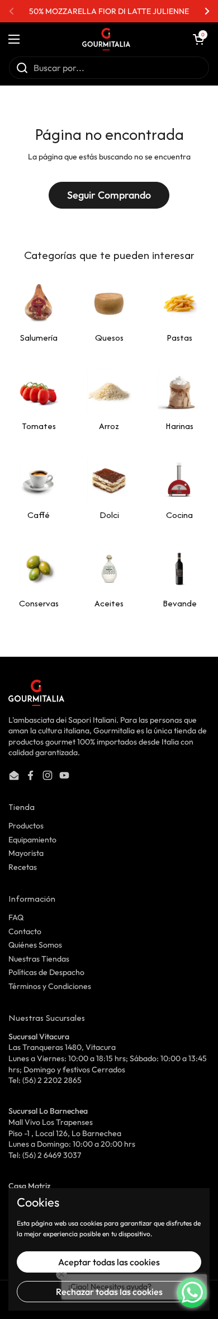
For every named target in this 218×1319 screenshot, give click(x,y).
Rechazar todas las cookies (109, 1291)
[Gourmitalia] (106, 39)
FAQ (15, 917)
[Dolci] (109, 480)
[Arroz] (109, 391)
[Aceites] (109, 568)
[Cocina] (179, 480)
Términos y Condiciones (49, 986)
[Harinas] (179, 391)
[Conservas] (38, 568)
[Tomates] (38, 391)
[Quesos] (109, 302)
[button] (198, 39)
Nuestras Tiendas (38, 959)
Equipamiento (32, 840)
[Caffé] (38, 480)
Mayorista (26, 853)
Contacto (24, 931)
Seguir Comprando (109, 195)
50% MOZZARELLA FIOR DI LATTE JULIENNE (109, 11)
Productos (26, 826)
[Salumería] (38, 302)
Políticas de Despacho (46, 972)
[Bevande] (179, 568)
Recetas (22, 867)
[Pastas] (179, 302)
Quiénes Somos (35, 945)
